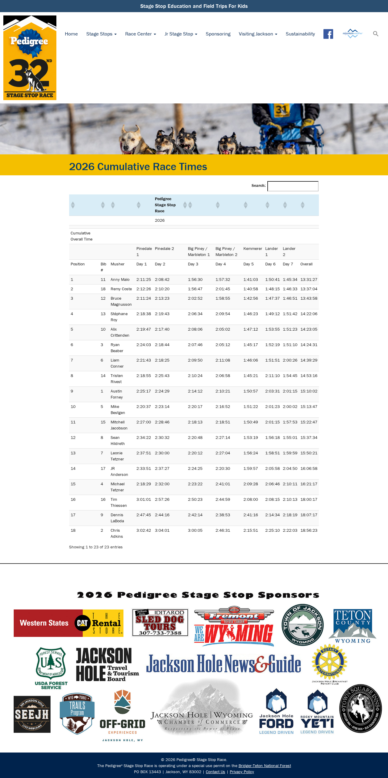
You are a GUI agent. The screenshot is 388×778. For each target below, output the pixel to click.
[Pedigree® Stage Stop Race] (29, 57)
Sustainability (300, 33)
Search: (259, 185)
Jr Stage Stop (179, 33)
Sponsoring (218, 33)
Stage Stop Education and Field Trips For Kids (194, 5)
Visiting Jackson (256, 33)
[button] (376, 34)
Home (71, 33)
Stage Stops (100, 33)
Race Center (139, 33)
